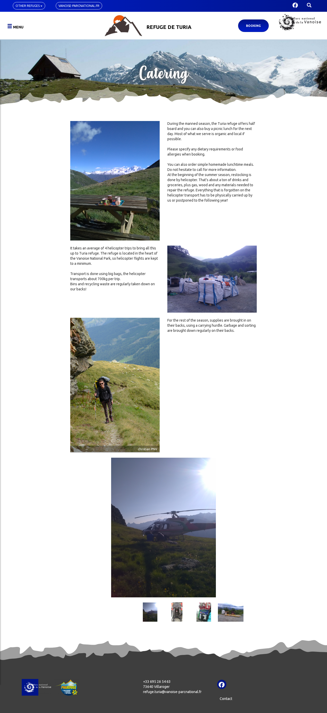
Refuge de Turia (168, 27)
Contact (226, 699)
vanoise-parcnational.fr (79, 5)
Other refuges (28, 5)
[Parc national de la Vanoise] (299, 22)
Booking (253, 25)
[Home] (123, 25)
